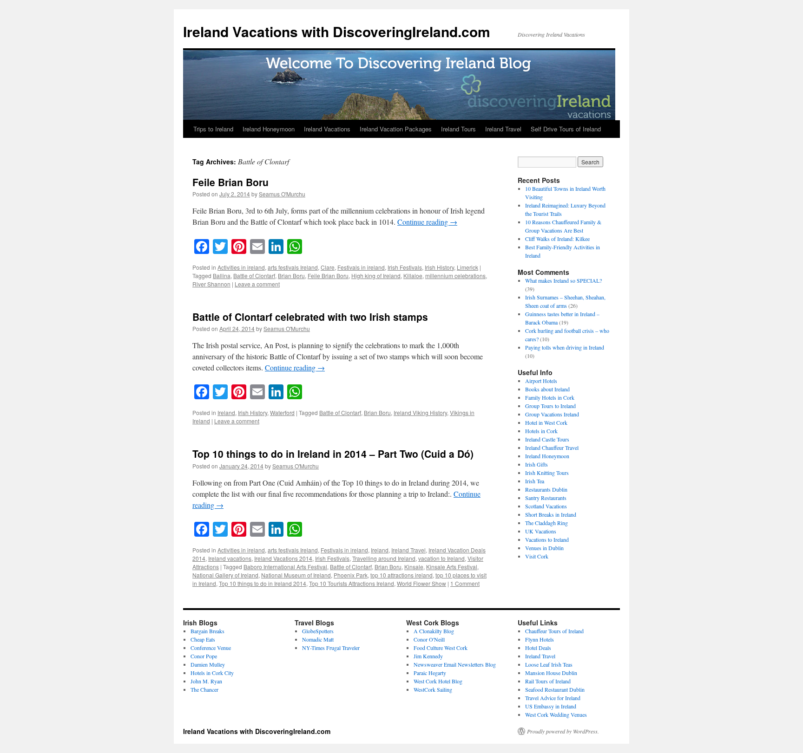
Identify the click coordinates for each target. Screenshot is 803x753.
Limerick (467, 267)
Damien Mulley (208, 664)
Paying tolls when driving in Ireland (564, 347)
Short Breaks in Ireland (550, 514)
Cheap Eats (203, 639)
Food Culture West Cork (440, 647)
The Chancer (204, 689)
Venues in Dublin (544, 548)
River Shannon (211, 284)
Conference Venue (211, 647)
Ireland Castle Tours (547, 439)
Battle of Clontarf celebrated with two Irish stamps (310, 317)
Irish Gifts (536, 464)
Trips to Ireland (213, 128)
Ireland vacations (229, 558)
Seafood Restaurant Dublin (555, 689)
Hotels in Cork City (212, 672)
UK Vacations (540, 531)
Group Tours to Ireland (550, 405)
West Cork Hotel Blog (438, 681)
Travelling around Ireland (383, 558)
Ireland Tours (458, 128)
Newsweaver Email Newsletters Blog (455, 664)
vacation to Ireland (441, 558)
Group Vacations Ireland (552, 414)
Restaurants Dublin (546, 489)
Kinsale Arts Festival (451, 567)
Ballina (221, 275)
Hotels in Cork (541, 431)
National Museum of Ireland (296, 575)
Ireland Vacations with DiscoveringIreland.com (336, 31)
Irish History (439, 267)
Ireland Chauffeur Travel (552, 447)
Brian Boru (291, 275)
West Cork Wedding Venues (556, 714)
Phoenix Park (351, 575)
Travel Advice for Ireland (552, 697)
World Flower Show (421, 583)
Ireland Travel (503, 128)
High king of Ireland (376, 275)
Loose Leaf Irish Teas (549, 664)
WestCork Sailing (433, 689)
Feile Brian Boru (230, 182)
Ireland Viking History (420, 412)
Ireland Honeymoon (269, 128)
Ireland (226, 412)
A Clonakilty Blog (434, 631)
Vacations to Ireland (547, 539)
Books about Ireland (547, 389)
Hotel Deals (538, 647)
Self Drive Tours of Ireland (566, 128)
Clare (328, 267)
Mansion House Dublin (551, 672)
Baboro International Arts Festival (285, 567)
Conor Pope (204, 656)
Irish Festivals (405, 267)
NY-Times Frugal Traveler (331, 647)
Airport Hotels (541, 380)
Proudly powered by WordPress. (563, 731)
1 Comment (465, 583)
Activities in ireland (241, 267)
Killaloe (412, 275)
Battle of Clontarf (254, 275)
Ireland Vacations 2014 (283, 558)
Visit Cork (536, 556)
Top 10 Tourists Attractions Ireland (351, 583)
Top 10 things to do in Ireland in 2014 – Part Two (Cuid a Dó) (333, 454)
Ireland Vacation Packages (396, 128)
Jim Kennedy (428, 656)
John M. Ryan (206, 681)
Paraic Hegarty (430, 672)
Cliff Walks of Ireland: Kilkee (557, 238)
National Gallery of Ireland (225, 575)
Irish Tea (534, 481)
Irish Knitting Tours (547, 472)
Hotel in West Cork (546, 422)
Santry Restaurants (545, 497)
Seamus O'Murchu (282, 194)
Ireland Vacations (327, 128)
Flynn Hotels (539, 639)
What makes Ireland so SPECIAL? (563, 280)
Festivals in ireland (361, 267)
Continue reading (427, 222)
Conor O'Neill (429, 639)
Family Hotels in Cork (549, 397)
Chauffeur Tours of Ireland (554, 631)
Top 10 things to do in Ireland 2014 (262, 583)
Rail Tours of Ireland (548, 681)
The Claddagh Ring (546, 522)
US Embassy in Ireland (550, 706)
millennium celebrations (455, 275)
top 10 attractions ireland (401, 575)
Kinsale (413, 567)
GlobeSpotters (318, 631)
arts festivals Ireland (293, 267)
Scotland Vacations (546, 506)
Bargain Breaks (207, 631)
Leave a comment (257, 284)
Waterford (282, 412)
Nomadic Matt (318, 639)
